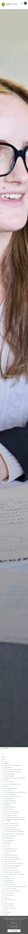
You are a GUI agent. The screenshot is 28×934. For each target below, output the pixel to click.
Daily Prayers (10, 882)
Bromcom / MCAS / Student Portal (12, 784)
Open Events (8, 767)
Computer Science (9, 906)
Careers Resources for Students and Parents (16, 792)
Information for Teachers (11, 815)
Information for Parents (11, 813)
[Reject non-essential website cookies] (14, 927)
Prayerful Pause (9, 895)
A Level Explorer (9, 790)
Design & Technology (10, 908)
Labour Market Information (11, 823)
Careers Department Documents (13, 796)
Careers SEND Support (10, 800)
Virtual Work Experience (11, 855)
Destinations (8, 805)
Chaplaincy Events (9, 878)
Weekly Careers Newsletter (11, 857)
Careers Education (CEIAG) (10, 788)
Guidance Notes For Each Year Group (16, 817)
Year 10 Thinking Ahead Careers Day (14, 863)
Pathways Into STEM (10, 836)
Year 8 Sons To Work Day (11, 870)
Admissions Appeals (10, 774)
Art (6, 901)
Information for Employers (11, 811)
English (7, 914)
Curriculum (6, 897)
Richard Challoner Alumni (11, 848)
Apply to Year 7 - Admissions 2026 (13, 769)
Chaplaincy (6, 876)
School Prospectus (9, 781)
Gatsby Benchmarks (10, 807)
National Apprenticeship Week (12, 825)
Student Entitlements (10, 851)
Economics (7, 912)
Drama (7, 910)
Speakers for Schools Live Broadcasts (15, 831)
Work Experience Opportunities (13, 859)
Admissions (6, 763)
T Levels (7, 853)
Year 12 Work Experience (11, 867)
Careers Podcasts (9, 798)
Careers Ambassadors (10, 794)
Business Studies (9, 903)
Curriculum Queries (10, 899)
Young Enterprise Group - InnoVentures (14, 874)
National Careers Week (10, 827)
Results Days (8, 842)
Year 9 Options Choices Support (13, 872)
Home (4, 759)
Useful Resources (9, 880)
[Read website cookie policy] (14, 923)
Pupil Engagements (10, 840)
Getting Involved (9, 809)
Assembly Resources (11, 884)
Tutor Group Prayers (11, 888)
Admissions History (9, 776)
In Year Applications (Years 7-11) (12, 771)
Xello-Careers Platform (10, 861)
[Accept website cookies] (14, 930)
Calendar (6, 786)
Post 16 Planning (9, 838)
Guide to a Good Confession (13, 890)
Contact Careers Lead (10, 802)
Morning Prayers (9, 893)
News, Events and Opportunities (13, 829)
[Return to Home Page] (9, 4)
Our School (5, 761)
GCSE (8, 846)
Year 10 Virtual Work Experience (13, 865)
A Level (8, 844)
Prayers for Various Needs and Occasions (16, 886)
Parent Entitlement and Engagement (14, 834)
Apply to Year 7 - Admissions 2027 (13, 765)
